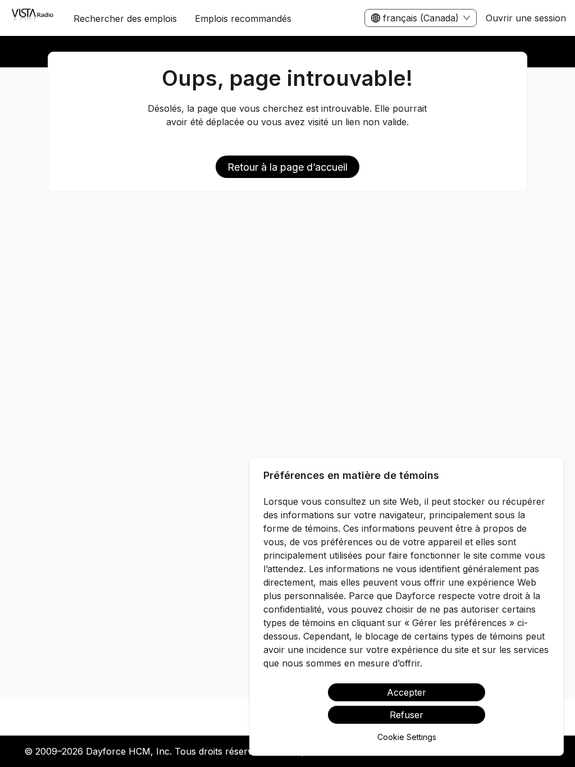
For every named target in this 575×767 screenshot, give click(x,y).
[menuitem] (32, 18)
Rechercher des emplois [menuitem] (125, 18)
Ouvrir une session (526, 18)
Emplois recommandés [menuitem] (243, 18)
